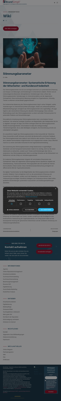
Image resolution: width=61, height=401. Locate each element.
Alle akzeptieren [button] (46, 209)
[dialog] (30, 200)
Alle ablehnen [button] (29, 209)
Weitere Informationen (31, 196)
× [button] (55, 188)
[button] (13, 210)
